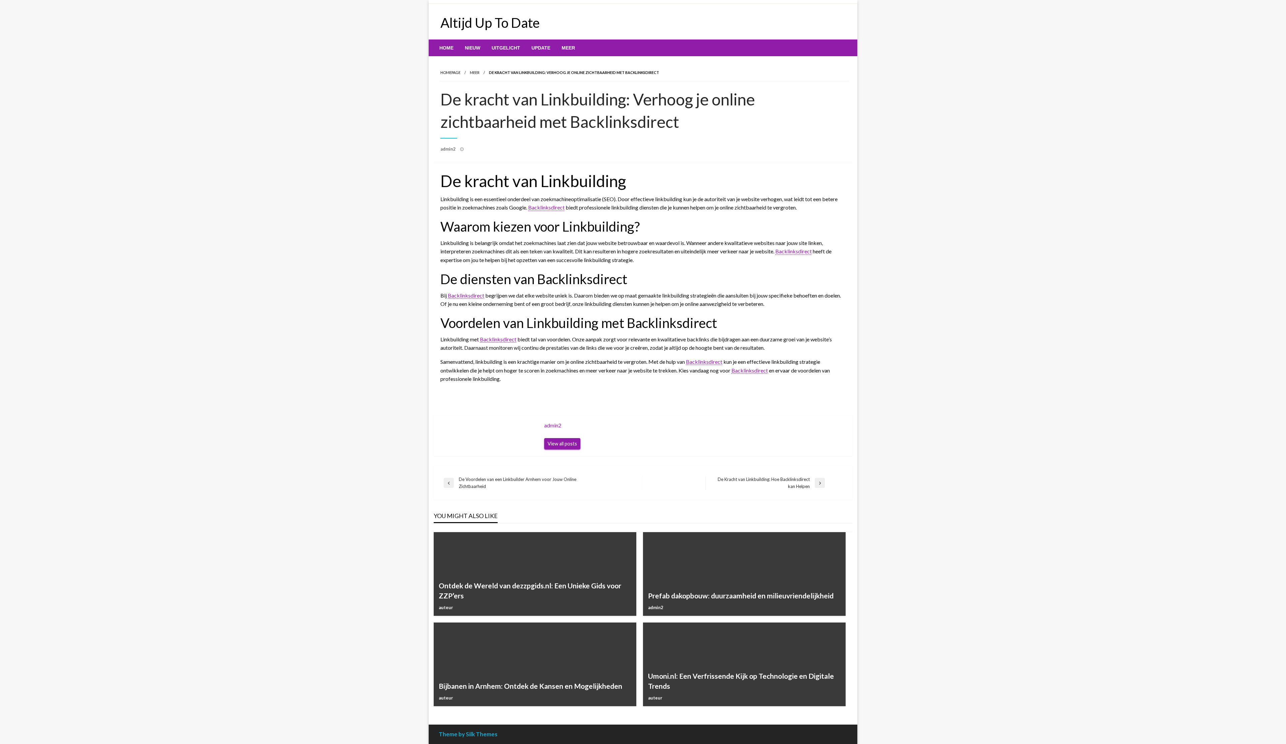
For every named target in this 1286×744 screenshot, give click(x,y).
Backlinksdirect (546, 207)
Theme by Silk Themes (468, 734)
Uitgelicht (506, 48)
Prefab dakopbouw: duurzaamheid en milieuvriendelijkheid (741, 595)
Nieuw (472, 48)
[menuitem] (446, 47)
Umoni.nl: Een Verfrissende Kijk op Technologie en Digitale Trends (741, 681)
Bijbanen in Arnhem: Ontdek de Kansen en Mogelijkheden (530, 686)
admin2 (448, 149)
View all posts (562, 443)
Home (446, 48)
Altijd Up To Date (490, 23)
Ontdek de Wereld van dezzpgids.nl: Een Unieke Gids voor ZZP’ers (530, 590)
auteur (446, 607)
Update (540, 48)
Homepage (450, 72)
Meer (568, 48)
